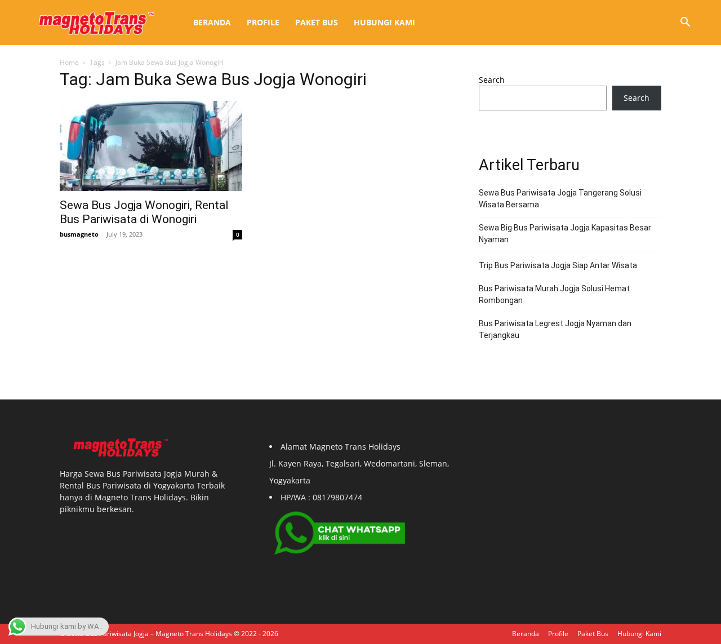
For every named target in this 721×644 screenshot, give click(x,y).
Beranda (212, 22)
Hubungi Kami (384, 22)
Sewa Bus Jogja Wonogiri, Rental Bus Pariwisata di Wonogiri (144, 212)
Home (69, 62)
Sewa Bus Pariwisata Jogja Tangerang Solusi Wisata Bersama (560, 198)
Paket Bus (316, 22)
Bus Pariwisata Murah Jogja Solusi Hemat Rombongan (554, 294)
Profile (263, 22)
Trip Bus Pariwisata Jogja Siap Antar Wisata (558, 265)
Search (492, 79)
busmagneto (79, 234)
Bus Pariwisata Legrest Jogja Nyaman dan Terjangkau (555, 329)
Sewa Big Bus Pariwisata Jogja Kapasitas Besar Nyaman (565, 233)
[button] (684, 23)
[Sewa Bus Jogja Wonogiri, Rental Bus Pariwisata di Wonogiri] (151, 146)
